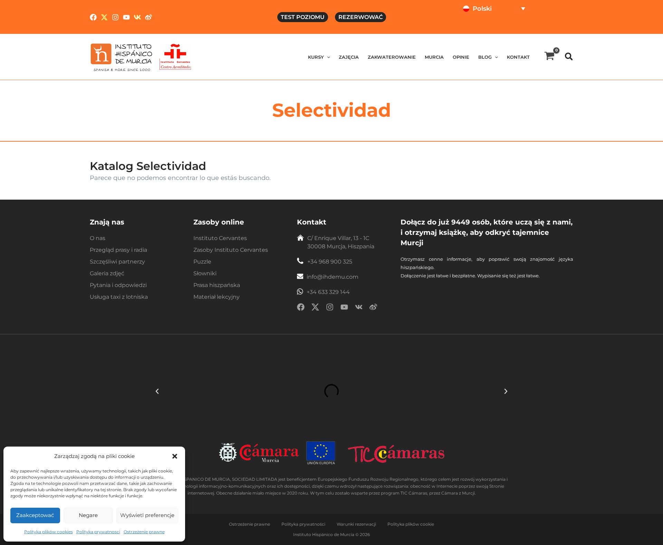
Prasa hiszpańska (216, 285)
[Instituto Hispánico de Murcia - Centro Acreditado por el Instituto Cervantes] (175, 56)
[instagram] (330, 308)
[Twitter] (104, 17)
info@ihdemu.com (332, 277)
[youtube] (344, 308)
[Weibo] (148, 17)
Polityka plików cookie (410, 524)
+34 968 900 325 (329, 261)
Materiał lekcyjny (216, 297)
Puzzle (202, 261)
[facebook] (301, 308)
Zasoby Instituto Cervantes (230, 250)
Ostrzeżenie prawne (144, 531)
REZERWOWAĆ (360, 17)
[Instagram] (115, 17)
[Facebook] (93, 17)
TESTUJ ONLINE (484, 26)
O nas (97, 238)
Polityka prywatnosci (98, 531)
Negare (88, 515)
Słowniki (205, 273)
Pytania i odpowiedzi (118, 285)
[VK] (137, 17)
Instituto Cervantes (220, 238)
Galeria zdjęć (107, 273)
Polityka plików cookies (48, 531)
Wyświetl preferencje (147, 515)
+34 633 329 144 (328, 292)
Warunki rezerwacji (356, 524)
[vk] (359, 308)
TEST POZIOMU (303, 17)
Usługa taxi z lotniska (119, 297)
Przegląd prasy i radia (118, 250)
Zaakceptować (35, 515)
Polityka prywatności (303, 524)
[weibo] (373, 308)
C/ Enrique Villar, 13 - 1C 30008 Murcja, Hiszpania (340, 242)
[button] (174, 456)
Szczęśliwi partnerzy (117, 261)
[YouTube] (126, 17)
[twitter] (315, 308)
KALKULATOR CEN (540, 26)
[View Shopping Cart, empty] (549, 56)
